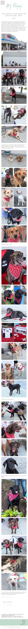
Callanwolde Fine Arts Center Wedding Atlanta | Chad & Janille (12, 617)
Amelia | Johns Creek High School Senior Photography (12, 615)
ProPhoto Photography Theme (16, 627)
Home (23, 620)
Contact (22, 624)
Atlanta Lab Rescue (12, 31)
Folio (23, 621)
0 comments (7, 602)
